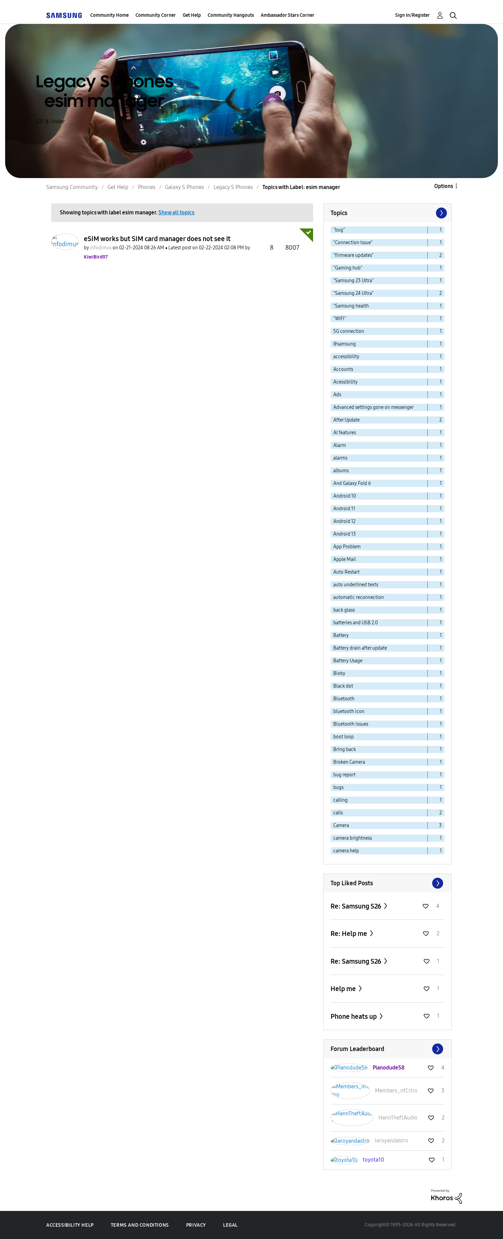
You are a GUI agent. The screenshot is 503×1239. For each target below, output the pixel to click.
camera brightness (352, 838)
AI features (344, 433)
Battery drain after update (360, 648)
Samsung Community (72, 187)
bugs (338, 787)
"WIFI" (339, 319)
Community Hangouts (231, 15)
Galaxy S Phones (184, 187)
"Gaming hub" (347, 268)
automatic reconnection (358, 597)
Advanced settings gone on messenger (373, 407)
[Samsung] (64, 15)
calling (340, 800)
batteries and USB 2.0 (355, 623)
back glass (344, 610)
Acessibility (345, 382)
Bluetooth (343, 699)
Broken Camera (349, 762)
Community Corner (156, 15)
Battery (341, 635)
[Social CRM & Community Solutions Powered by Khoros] (446, 1196)
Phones (146, 187)
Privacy (196, 1225)
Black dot (343, 686)
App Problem (347, 547)
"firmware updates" (353, 255)
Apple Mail (344, 559)
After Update (346, 420)
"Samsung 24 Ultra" (353, 293)
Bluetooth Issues (350, 724)
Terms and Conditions (140, 1225)
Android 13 (344, 534)
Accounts (343, 369)
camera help (346, 851)
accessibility (346, 357)
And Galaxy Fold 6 (352, 483)
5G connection (348, 331)
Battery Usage (347, 661)
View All (387, 883)
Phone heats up (354, 1016)
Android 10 (344, 496)
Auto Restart (346, 572)
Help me (344, 989)
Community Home (109, 15)
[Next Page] (440, 213)
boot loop (343, 737)
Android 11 (344, 509)
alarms (340, 458)
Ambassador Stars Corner (287, 15)
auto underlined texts (355, 585)
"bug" (339, 230)
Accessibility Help (70, 1225)
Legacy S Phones (233, 187)
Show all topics (176, 212)
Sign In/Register (412, 15)
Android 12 (344, 521)
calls (338, 813)
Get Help (192, 15)
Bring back (344, 749)
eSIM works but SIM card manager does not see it (157, 239)
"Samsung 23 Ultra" (353, 281)
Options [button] (443, 186)
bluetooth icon (348, 711)
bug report (344, 775)
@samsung (344, 344)
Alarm (339, 445)
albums (341, 471)
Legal (230, 1225)
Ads (337, 395)
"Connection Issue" (353, 243)
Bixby (339, 673)
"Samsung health (351, 306)
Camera (341, 825)
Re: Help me (350, 933)
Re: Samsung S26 (357, 906)
